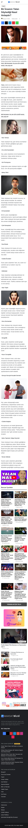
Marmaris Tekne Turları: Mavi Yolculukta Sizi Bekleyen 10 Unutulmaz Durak (11, 755)
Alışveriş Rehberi (5, 784)
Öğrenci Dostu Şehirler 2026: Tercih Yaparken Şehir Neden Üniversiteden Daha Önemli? (7, 556)
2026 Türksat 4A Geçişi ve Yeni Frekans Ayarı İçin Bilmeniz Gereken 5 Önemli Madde (6, 502)
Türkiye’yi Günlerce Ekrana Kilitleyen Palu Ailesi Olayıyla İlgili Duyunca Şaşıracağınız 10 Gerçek (20, 575)
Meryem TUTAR (6, 18)
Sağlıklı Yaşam (4, 789)
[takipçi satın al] (14, 48)
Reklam (3, 809)
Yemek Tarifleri (4, 779)
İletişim (2, 807)
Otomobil (3, 796)
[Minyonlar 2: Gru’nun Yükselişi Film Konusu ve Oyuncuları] (5, 675)
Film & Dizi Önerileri (5, 774)
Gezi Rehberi (4, 781)
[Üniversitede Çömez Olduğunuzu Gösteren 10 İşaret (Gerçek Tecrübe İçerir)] (21, 530)
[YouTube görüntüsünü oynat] (14, 477)
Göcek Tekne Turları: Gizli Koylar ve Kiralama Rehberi (12, 746)
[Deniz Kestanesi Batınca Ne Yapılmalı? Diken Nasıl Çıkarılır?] (21, 512)
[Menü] (2, 2)
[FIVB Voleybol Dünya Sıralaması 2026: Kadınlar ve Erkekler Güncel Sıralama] (7, 567)
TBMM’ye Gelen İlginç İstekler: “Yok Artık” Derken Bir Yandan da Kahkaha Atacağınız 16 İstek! (6, 520)
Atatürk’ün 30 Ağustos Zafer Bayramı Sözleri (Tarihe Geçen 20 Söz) (18, 667)
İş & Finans (3, 794)
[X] (6, 22)
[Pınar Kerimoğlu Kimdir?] (5, 661)
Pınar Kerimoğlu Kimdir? (16, 659)
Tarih (2, 791)
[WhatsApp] (17, 22)
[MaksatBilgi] (14, 2)
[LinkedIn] (9, 22)
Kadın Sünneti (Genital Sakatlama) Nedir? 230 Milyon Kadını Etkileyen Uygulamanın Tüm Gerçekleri (6, 595)
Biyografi (3, 772)
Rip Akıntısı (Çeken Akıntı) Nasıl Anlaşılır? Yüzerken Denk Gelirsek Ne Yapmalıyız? (6, 538)
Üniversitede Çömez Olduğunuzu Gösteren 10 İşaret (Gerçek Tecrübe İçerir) (20, 538)
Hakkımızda (4, 805)
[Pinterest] (13, 22)
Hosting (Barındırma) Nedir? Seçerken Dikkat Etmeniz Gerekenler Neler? (12, 763)
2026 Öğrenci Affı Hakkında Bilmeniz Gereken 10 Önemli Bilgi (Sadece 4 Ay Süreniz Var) (20, 502)
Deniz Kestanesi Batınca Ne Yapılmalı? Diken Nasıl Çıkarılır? (21, 519)
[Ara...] (26, 2)
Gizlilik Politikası (5, 812)
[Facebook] (2, 22)
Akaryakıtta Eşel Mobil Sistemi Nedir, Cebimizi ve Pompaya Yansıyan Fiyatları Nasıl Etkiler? (21, 556)
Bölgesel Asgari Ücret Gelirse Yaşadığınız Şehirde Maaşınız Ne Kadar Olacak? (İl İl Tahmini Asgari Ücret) (20, 595)
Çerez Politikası (5, 814)
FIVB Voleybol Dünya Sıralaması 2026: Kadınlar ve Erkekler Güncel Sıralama (7, 574)
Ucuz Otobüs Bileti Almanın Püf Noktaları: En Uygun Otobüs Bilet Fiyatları (12, 759)
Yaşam (3, 6)
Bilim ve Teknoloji (5, 786)
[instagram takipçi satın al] (14, 704)
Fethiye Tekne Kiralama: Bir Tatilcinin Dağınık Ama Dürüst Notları (12, 751)
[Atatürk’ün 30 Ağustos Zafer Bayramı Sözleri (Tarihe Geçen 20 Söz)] (5, 667)
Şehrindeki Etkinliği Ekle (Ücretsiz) (9, 817)
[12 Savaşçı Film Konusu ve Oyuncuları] (5, 654)
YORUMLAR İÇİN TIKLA (14, 604)
